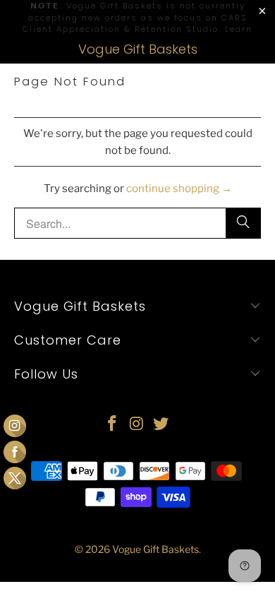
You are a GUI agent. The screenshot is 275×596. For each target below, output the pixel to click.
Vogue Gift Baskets (137, 49)
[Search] (261, 49)
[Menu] (8, 49)
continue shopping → (179, 188)
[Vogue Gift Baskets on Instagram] (136, 425)
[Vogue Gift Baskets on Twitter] (161, 425)
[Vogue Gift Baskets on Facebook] (112, 425)
